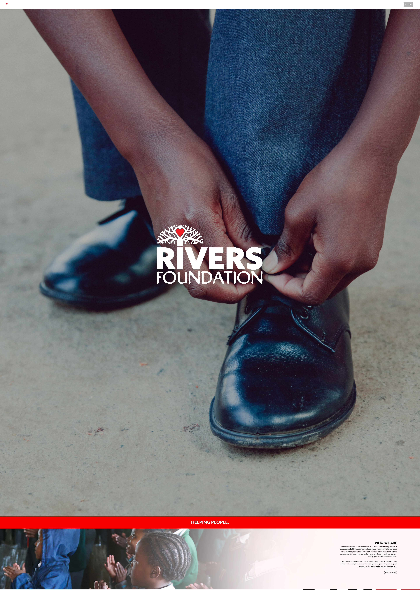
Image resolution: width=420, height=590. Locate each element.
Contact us (394, 4)
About (360, 4)
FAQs (386, 4)
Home (354, 4)
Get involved (369, 4)
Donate (379, 4)
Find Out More (390, 572)
